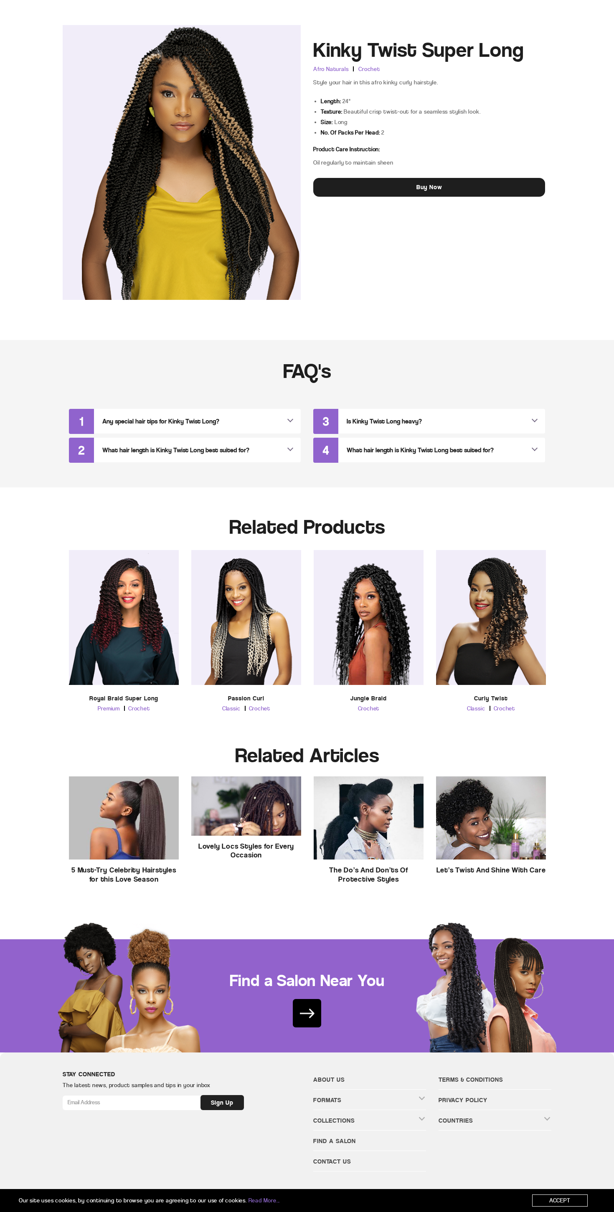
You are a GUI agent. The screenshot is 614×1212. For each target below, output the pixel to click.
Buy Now (429, 187)
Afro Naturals (330, 69)
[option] (124, 638)
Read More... (264, 1200)
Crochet (369, 69)
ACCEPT (560, 1200)
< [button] (57, 610)
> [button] (557, 610)
